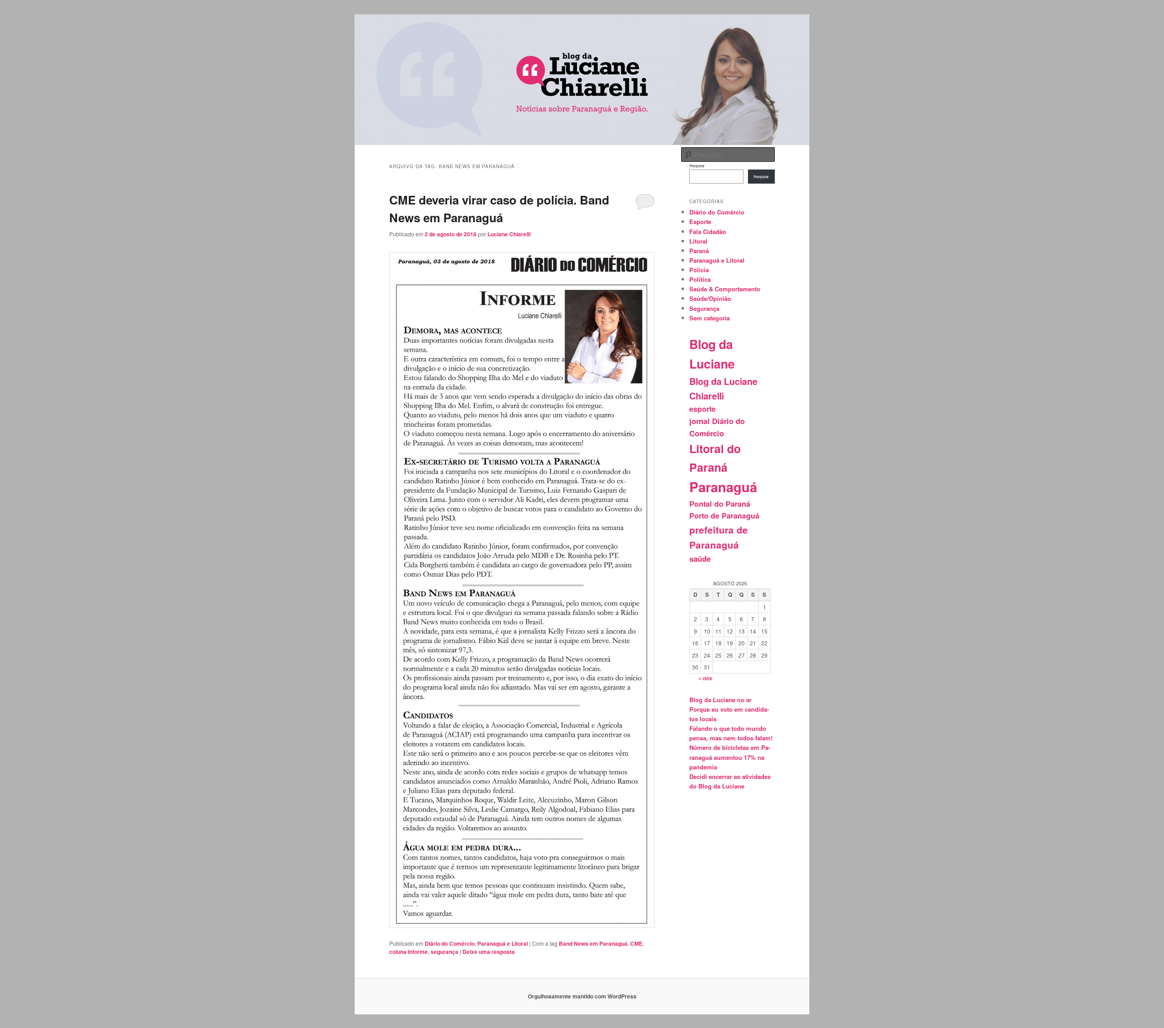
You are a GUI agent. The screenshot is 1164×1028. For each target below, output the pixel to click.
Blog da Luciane (712, 353)
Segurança (704, 308)
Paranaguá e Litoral (502, 943)
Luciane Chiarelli (509, 234)
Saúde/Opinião (710, 298)
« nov (705, 678)
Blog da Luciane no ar (720, 699)
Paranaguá (723, 486)
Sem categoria (709, 318)
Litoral (698, 241)
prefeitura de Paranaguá (718, 537)
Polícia (699, 269)
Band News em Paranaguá (593, 943)
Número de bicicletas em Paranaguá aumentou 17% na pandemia (729, 757)
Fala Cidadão (707, 231)
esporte (702, 409)
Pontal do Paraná (719, 504)
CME (636, 943)
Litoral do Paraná (715, 457)
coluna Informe (408, 952)
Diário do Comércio (450, 943)
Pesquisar (697, 165)
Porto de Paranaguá (724, 515)
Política (700, 279)
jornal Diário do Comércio (717, 427)
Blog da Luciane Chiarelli (723, 388)
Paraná (699, 250)
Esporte (700, 221)
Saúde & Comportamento (724, 288)
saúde (700, 558)
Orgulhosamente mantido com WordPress (582, 996)
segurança (444, 952)
